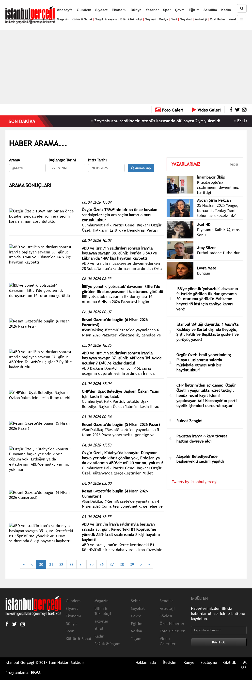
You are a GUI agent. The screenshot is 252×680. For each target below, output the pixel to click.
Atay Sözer (206, 247)
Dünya (136, 10)
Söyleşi (150, 19)
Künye (189, 662)
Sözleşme (209, 662)
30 (41, 564)
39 (132, 564)
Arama (14, 160)
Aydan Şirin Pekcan (214, 200)
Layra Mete (206, 268)
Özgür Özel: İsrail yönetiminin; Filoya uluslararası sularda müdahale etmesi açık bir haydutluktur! (203, 362)
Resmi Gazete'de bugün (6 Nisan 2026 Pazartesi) (115, 322)
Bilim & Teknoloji (102, 611)
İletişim (169, 662)
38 (122, 564)
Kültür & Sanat (82, 19)
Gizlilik (229, 662)
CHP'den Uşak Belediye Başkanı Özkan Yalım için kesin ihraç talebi (120, 394)
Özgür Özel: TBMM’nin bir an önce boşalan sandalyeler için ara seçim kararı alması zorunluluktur (119, 214)
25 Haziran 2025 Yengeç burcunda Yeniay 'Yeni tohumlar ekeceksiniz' (217, 210)
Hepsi (233, 164)
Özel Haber (217, 19)
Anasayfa (65, 10)
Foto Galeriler (172, 631)
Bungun (203, 273)
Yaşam (136, 638)
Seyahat (186, 19)
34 (81, 564)
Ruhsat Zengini (189, 420)
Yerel (232, 19)
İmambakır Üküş (211, 177)
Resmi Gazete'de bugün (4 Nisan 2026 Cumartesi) (115, 493)
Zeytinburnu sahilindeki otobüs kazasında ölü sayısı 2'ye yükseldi (145, 121)
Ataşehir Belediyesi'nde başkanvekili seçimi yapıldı (200, 459)
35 (92, 564)
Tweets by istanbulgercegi (195, 481)
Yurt (174, 19)
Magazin (62, 19)
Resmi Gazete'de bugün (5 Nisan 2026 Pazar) (121, 424)
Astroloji (201, 19)
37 (112, 564)
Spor (167, 10)
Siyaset (101, 10)
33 (71, 564)
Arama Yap (142, 168)
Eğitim (194, 10)
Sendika (210, 10)
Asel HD (203, 224)
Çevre (180, 10)
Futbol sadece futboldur (218, 252)
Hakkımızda (146, 662)
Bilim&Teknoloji (131, 19)
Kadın (226, 10)
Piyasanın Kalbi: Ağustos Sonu (218, 232)
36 (102, 564)
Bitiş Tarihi (97, 160)
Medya (163, 19)
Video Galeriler (167, 641)
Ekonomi (119, 10)
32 (61, 564)
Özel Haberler (172, 623)
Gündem (84, 10)
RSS (243, 667)
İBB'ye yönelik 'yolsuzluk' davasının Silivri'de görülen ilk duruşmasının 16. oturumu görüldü (122, 289)
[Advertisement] (126, 66)
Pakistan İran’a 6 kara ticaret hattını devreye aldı (201, 438)
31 (51, 564)
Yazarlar (152, 10)
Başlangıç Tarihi (62, 160)
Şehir (135, 600)
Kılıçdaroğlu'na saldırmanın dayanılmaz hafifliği (218, 187)
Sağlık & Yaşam (106, 19)
